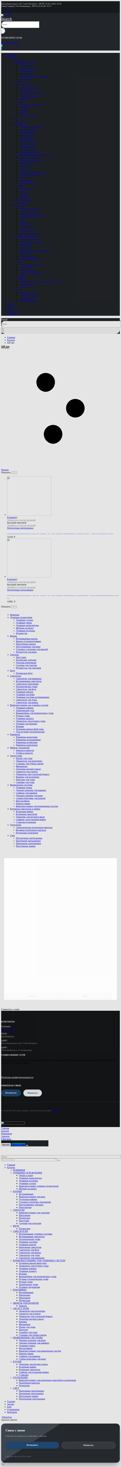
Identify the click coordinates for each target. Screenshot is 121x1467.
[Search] (3, 31)
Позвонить (32, 1445)
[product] (63, 558)
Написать (89, 1445)
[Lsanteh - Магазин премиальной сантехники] (6, 15)
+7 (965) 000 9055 (10, 43)
